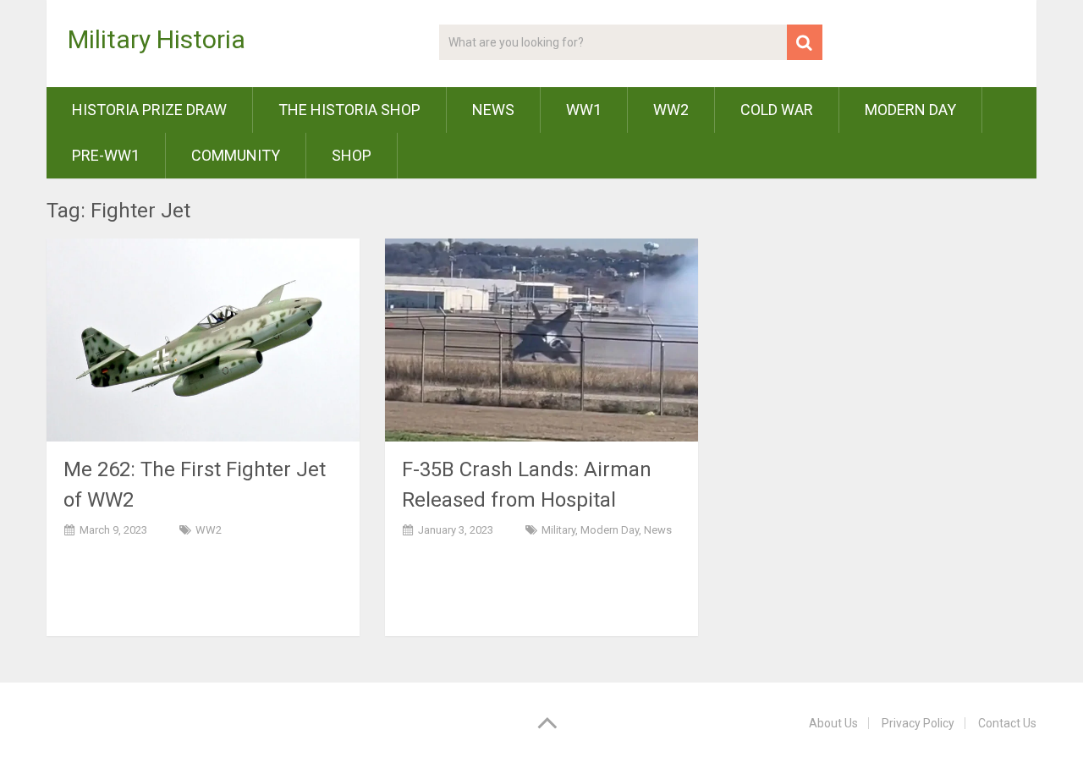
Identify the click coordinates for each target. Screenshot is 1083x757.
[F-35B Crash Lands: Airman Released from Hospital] (541, 340)
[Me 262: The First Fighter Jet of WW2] (203, 340)
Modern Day (910, 109)
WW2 (671, 109)
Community (235, 155)
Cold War (776, 109)
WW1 (584, 109)
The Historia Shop (349, 109)
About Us (833, 723)
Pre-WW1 (106, 155)
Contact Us (1007, 723)
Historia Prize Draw (149, 109)
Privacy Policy (918, 723)
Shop (351, 155)
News (493, 109)
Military (558, 530)
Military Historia (156, 39)
